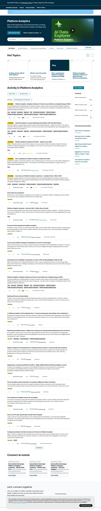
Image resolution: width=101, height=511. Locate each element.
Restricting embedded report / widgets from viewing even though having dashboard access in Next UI (38, 330)
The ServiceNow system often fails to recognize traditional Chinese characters (31, 382)
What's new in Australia (35, 60)
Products (21, 7)
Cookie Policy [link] (85, 500)
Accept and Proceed (86, 505)
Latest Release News (14, 33)
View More (39, 447)
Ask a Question (78, 87)
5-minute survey (26, 3)
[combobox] (31, 39)
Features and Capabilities (38, 48)
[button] (89, 47)
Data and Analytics (30, 7)
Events (51, 48)
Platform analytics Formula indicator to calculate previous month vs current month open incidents (37, 348)
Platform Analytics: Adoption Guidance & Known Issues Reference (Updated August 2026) (43, 104)
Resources (60, 48)
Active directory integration (15, 193)
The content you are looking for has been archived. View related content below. (31, 11)
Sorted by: (9, 99)
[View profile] (22, 117)
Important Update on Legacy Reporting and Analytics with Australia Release (38, 123)
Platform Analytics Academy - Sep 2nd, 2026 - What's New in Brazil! (27, 208)
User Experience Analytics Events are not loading (22, 397)
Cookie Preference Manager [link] (19, 502)
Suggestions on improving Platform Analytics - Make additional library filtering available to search (37, 365)
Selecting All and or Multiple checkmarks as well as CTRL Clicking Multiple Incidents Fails (34, 260)
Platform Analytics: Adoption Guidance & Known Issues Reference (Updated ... (79, 63)
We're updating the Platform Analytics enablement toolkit (58, 61)
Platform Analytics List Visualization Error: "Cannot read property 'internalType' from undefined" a (38, 313)
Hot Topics (11, 48)
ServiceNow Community (11, 7)
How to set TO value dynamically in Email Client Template (24, 415)
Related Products (72, 48)
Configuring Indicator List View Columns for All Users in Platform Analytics (30, 432)
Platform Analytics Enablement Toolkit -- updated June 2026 (33, 142)
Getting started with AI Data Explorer (15, 61)
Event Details (12, 475)
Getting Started (22, 48)
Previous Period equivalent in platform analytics (22, 225)
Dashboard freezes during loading (17, 296)
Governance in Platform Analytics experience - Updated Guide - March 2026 (38, 176)
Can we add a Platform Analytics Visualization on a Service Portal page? (29, 243)
